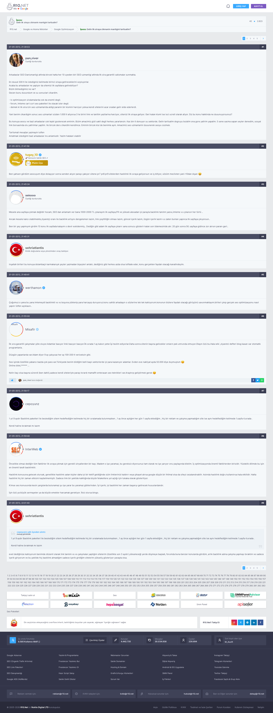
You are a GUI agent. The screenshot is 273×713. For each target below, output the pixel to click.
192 (146, 582)
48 (137, 575)
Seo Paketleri (13, 611)
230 (42, 585)
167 (46, 582)
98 (30, 579)
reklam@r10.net (60, 694)
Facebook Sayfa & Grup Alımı (227, 679)
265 (189, 585)
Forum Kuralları (223, 707)
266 (194, 585)
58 (167, 575)
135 (174, 579)
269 (206, 585)
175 (77, 582)
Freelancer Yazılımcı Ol (69, 667)
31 (85, 575)
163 (29, 582)
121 (118, 579)
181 (101, 582)
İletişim (261, 707)
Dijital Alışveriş (168, 661)
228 (34, 585)
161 (21, 582)
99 (33, 579)
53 (152, 575)
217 (248, 582)
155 (256, 579)
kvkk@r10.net (127, 694)
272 (218, 585)
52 (149, 575)
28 (76, 575)
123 (126, 579)
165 (38, 582)
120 (115, 579)
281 (255, 585)
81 (237, 575)
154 (252, 579)
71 (207, 575)
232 (50, 585)
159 (13, 582)
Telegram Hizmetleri (223, 661)
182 (105, 582)
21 (55, 575)
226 (26, 585)
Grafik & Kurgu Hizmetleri (122, 673)
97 (27, 579)
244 (101, 585)
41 (115, 575)
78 (228, 575)
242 (92, 585)
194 (154, 582)
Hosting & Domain (118, 667)
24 (64, 575)
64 (186, 575)
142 (203, 579)
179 (93, 582)
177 (85, 582)
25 (67, 575)
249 (122, 585)
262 (176, 585)
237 (71, 585)
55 (158, 575)
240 (84, 585)
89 (261, 575)
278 (243, 585)
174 (73, 582)
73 (213, 575)
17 (44, 575)
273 (222, 585)
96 (23, 579)
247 (113, 585)
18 (47, 575)
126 (138, 579)
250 (126, 585)
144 (211, 579)
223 (13, 585)
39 (109, 575)
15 (38, 575)
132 (162, 579)
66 (192, 575)
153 (247, 579)
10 (24, 575)
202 (187, 582)
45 (127, 575)
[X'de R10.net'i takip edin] (241, 622)
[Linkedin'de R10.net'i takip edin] (254, 622)
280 (251, 585)
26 (70, 575)
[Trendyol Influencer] (71, 595)
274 (226, 585)
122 (122, 579)
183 (109, 582)
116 (99, 579)
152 (243, 579)
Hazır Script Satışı (66, 673)
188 (130, 582)
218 (252, 582)
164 (33, 582)
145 (215, 579)
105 (57, 579)
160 (17, 582)
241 (88, 585)
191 (142, 582)
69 (201, 575)
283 (263, 585)
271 (214, 585)
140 (195, 579)
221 (264, 582)
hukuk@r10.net (191, 694)
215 (240, 582)
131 (158, 579)
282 (259, 585)
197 (166, 582)
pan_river (27, 380)
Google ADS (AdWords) (17, 679)
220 (260, 582)
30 (81, 575)
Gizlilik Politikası (169, 707)
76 (222, 575)
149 (231, 579)
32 (87, 575)
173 (69, 582)
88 (258, 575)
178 (89, 582)
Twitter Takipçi (220, 673)
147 (223, 579)
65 (189, 575)
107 (65, 579)
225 (21, 585)
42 (118, 575)
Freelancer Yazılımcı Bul (69, 661)
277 (238, 585)
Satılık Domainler (118, 661)
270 (210, 585)
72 (210, 575)
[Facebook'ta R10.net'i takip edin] (260, 622)
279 (247, 585)
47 (134, 575)
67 (195, 575)
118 (107, 579)
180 (97, 582)
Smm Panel (202, 604)
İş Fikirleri (166, 679)
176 (81, 582)
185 (117, 582)
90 (264, 575)
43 (121, 575)
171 (62, 582)
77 (225, 575)
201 (183, 582)
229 (38, 585)
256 (151, 585)
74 (216, 575)
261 (172, 585)
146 (219, 579)
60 (174, 575)
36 (100, 575)
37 (103, 575)
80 (233, 575)
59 (170, 575)
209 (216, 582)
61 (177, 575)
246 (109, 585)
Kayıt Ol (258, 6)
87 (255, 575)
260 (168, 585)
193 (150, 582)
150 (235, 579)
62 (180, 575)
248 (118, 585)
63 (183, 575)
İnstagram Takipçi (221, 655)
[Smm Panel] (71, 604)
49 (140, 575)
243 (97, 585)
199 (174, 582)
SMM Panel (167, 673)
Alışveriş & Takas (169, 655)
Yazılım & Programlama (68, 655)
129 (150, 579)
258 (160, 585)
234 (59, 585)
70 (204, 575)
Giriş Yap (241, 6)
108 (69, 579)
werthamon (33, 287)
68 (198, 575)
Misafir (30, 329)
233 (54, 585)
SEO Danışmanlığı (14, 673)
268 (202, 585)
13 (32, 575)
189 (134, 582)
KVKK (183, 707)
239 (80, 585)
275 (230, 585)
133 (166, 579)
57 (164, 575)
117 (103, 579)
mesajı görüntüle (24, 534)
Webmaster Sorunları (120, 655)
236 (67, 585)
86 (252, 575)
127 (142, 579)
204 (195, 582)
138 (187, 579)
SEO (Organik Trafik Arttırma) (19, 661)
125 (134, 579)
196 (162, 582)
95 (20, 579)
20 (52, 575)
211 (224, 582)
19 (49, 575)
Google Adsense (14, 655)
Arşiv (155, 707)
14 (35, 575)
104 (52, 579)
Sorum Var (115, 679)
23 (61, 575)
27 (73, 575)
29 (78, 575)
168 (50, 582)
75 (219, 575)
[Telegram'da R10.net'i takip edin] (247, 622)
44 (124, 575)
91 (8, 579)
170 (58, 582)
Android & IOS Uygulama (173, 667)
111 (80, 579)
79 (230, 575)
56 (161, 575)
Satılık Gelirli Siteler (67, 679)
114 (92, 579)
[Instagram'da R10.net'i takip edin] (234, 622)
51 (146, 575)
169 (54, 582)
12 (30, 575)
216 (244, 582)
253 (139, 585)
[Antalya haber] (158, 595)
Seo (115, 595)
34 (94, 575)
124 (130, 579)
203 (191, 582)
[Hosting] (202, 595)
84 (246, 575)
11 (27, 575)
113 (88, 579)
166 (42, 582)
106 (61, 579)
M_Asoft (229, 642)
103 (48, 579)
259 (164, 585)
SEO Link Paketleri (15, 667)
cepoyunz (32, 403)
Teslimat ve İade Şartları (201, 707)
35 (97, 575)
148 (227, 579)
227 (30, 585)
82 (239, 575)
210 (220, 582)
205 (199, 582)
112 (84, 579)
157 (264, 579)
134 (170, 579)
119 (111, 579)
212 (228, 582)
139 (191, 579)
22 (58, 575)
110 (77, 579)
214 (236, 582)
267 (198, 585)
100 (36, 579)
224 (17, 585)
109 (73, 579)
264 (185, 585)
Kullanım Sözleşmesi (244, 707)
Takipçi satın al (28, 595)
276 (234, 585)
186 (121, 582)
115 (96, 579)
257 (156, 585)
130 (154, 579)
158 (9, 582)
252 (134, 585)
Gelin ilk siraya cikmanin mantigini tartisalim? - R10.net (18, 6)
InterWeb (31, 449)
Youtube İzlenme (221, 667)
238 (76, 585)
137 (182, 579)
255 (147, 585)
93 (14, 579)
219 (256, 582)
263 (181, 585)
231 (46, 585)
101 (40, 579)
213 (232, 582)
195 (158, 582)
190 (138, 582)
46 (131, 575)
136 (178, 579)
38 (106, 575)
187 (125, 582)
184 (113, 582)
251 (130, 585)
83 (242, 575)
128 (146, 579)
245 (105, 585)
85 (249, 575)
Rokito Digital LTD (39, 707)
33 (90, 575)
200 (179, 582)
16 (41, 575)
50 (143, 575)
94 (17, 579)
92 (11, 579)
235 (63, 585)
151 (239, 579)
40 (112, 575)
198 (170, 582)
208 (212, 582)
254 (143, 585)
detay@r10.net (257, 694)
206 (204, 582)
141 (199, 579)
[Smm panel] (245, 595)
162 (25, 582)
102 (44, 579)
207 (208, 582)
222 (9, 585)
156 (260, 579)
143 (207, 579)
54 (155, 575)
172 (65, 582)
